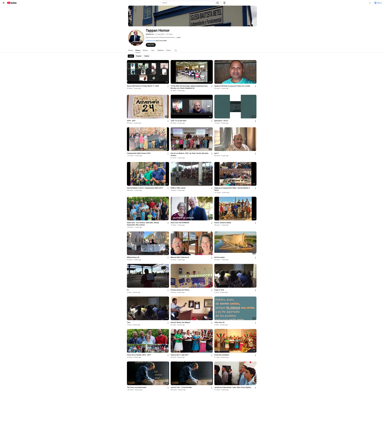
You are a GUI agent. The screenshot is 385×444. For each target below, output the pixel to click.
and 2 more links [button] (161, 40)
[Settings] (370, 3)
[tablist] (192, 50)
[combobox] (188, 3)
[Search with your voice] (224, 3)
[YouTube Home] (12, 3)
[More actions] (168, 86)
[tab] (130, 50)
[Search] (217, 3)
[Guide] (3, 3)
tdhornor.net (151, 40)
